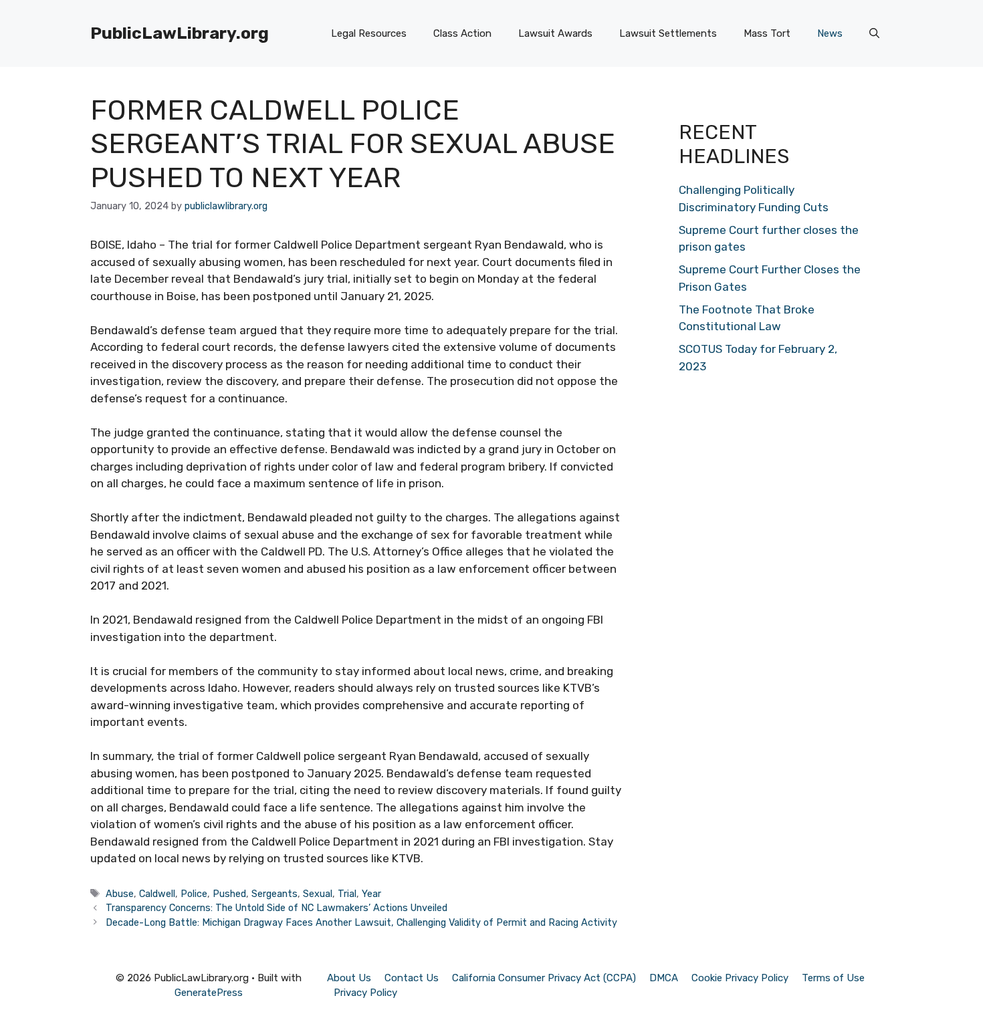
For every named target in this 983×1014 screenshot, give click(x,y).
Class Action (462, 33)
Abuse (120, 894)
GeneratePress (209, 993)
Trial (347, 894)
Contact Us (412, 978)
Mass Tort (767, 33)
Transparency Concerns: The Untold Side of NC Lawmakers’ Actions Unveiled (276, 908)
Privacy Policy (365, 993)
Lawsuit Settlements (668, 33)
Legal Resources (369, 33)
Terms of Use (833, 978)
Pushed (229, 894)
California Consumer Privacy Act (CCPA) (544, 978)
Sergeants (274, 894)
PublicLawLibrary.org (179, 33)
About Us (349, 978)
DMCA (663, 978)
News (830, 33)
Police (194, 894)
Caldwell (157, 894)
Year (371, 894)
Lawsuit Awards (555, 33)
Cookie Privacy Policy (739, 978)
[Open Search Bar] (874, 33)
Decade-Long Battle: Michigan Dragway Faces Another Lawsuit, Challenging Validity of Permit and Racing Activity (361, 922)
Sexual (317, 894)
